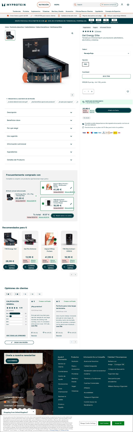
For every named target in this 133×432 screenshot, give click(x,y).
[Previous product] (72, 275)
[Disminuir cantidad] (85, 91)
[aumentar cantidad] (92, 91)
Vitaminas (46, 11)
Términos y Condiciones (92, 378)
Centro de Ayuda (61, 377)
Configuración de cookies (13, 397)
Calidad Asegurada (90, 366)
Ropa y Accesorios (76, 367)
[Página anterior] (72, 342)
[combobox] (96, 4)
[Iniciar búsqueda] (75, 4)
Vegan (74, 386)
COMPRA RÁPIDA (11, 267)
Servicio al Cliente (61, 365)
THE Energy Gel (10, 249)
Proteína (26, 11)
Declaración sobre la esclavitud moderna (94, 372)
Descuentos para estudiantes (114, 380)
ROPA (56, 5)
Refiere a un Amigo (116, 363)
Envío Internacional (62, 390)
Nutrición (75, 361)
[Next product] (75, 275)
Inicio (7, 27)
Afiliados (87, 388)
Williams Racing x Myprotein (117, 386)
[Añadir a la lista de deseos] (127, 91)
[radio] (106, 76)
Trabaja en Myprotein (91, 397)
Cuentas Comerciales (91, 383)
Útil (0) (35, 332)
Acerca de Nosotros (91, 361)
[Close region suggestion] (33, 411)
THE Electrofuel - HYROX (69, 250)
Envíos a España (61, 405)
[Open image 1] (10, 35)
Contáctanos (63, 371)
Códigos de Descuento (116, 369)
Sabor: (84, 49)
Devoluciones (63, 384)
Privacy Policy (54, 430)
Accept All (118, 423)
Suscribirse (12, 361)
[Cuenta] (122, 4)
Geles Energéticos (42, 27)
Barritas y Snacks (57, 11)
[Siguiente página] (75, 342)
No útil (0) (48, 332)
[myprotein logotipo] (13, 4)
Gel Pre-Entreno (30, 249)
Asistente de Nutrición (110, 4)
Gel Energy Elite (56, 27)
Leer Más (34, 325)
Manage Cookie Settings (88, 423)
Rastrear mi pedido (62, 398)
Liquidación (99, 11)
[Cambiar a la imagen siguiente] (72, 95)
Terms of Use (65, 430)
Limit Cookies (104, 423)
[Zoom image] (72, 33)
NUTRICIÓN (44, 5)
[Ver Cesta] (128, 4)
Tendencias (17, 11)
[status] (88, 91)
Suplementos (35, 11)
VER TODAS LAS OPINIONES (16, 335)
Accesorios (69, 11)
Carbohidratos (30, 27)
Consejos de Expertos (112, 11)
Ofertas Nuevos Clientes (84, 11)
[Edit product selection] (71, 188)
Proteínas (75, 374)
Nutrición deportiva (17, 27)
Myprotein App (113, 374)
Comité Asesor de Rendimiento (90, 403)
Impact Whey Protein (50, 250)
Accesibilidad (88, 392)
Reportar (34, 335)
